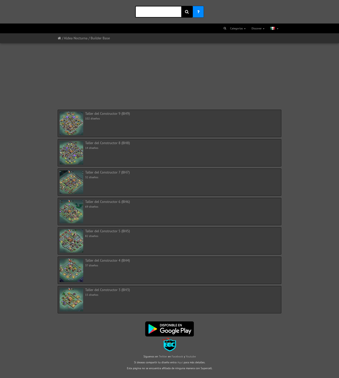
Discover (257, 28)
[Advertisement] (169, 74)
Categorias (237, 28)
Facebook (177, 356)
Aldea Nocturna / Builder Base (87, 38)
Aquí (180, 362)
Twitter (163, 356)
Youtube (191, 356)
